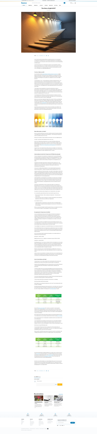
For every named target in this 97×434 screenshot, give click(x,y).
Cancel (56, 384)
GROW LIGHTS (51, 5)
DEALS (60, 5)
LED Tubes (38, 353)
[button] (46, 428)
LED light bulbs (44, 102)
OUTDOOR (41, 5)
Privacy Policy (37, 428)
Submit (72, 422)
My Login (71, 2)
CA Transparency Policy (32, 428)
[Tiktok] (63, 425)
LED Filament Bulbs (53, 288)
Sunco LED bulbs (59, 315)
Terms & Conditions (42, 428)
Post (59, 384)
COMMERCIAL (30, 5)
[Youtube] (62, 425)
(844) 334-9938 (24, 0)
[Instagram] (60, 425)
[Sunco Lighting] (24, 3)
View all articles (61, 394)
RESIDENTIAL (36, 5)
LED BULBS (46, 5)
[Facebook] (57, 425)
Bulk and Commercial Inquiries (72, 0)
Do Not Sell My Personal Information (25, 428)
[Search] (64, 3)
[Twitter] (59, 425)
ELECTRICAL (56, 5)
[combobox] (47, 3)
